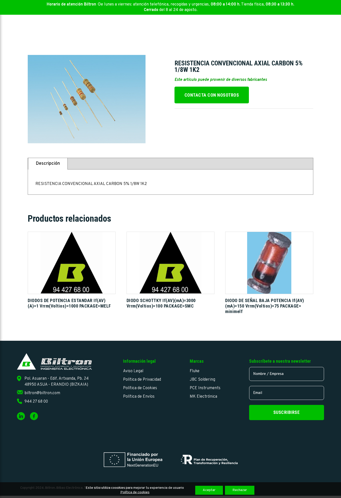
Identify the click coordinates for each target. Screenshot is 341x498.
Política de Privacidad (142, 379)
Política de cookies (135, 492)
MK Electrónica (203, 396)
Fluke (194, 371)
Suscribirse (286, 412)
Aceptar (209, 490)
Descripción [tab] (48, 163)
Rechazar (239, 490)
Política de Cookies (140, 388)
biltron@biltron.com (42, 393)
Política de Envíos (139, 396)
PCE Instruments (205, 388)
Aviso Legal (133, 371)
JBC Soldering (202, 379)
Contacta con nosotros (211, 95)
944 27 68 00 (36, 401)
